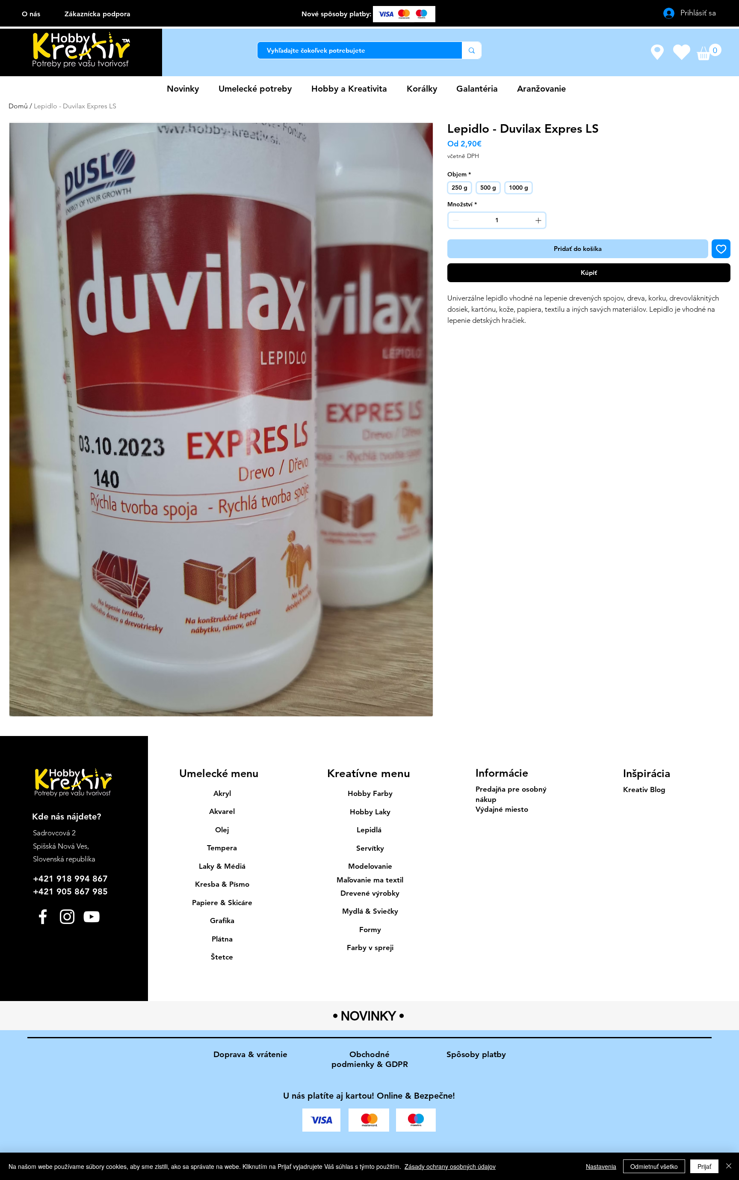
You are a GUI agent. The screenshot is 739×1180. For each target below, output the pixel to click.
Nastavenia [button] (601, 1166)
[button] (709, 52)
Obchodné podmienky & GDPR (369, 1059)
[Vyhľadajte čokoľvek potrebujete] (471, 50)
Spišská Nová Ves (60, 846)
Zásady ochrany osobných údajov (450, 1166)
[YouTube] (91, 917)
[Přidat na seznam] (721, 249)
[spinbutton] (497, 220)
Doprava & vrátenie (250, 1054)
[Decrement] (454, 220)
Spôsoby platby (476, 1054)
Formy (370, 929)
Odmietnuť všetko (654, 1166)
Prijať (704, 1166)
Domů (18, 106)
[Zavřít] (729, 1166)
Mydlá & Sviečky (370, 911)
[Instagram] (67, 917)
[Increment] (539, 220)
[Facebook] (43, 917)
